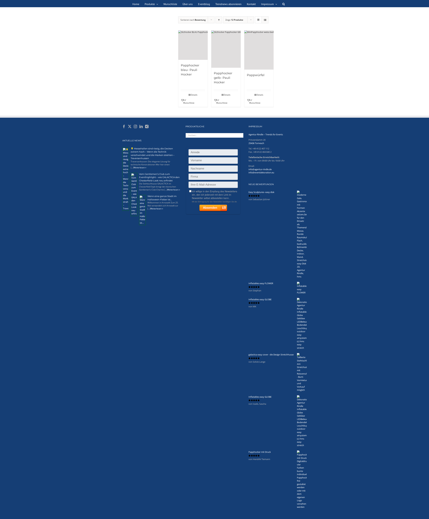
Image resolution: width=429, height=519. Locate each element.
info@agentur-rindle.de (260, 169)
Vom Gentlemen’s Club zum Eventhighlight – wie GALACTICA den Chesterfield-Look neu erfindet (159, 177)
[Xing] (146, 126)
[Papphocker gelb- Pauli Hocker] (226, 49)
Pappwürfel (255, 75)
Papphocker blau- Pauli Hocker (190, 70)
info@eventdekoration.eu (261, 172)
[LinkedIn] (141, 126)
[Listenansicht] (265, 20)
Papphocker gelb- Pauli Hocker (223, 77)
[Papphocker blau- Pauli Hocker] (193, 45)
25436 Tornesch (256, 143)
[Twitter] (129, 126)
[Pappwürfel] (259, 50)
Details (194, 94)
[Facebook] (124, 126)
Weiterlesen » (140, 167)
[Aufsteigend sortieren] (219, 19)
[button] (283, 3)
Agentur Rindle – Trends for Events (266, 134)
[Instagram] (135, 126)
